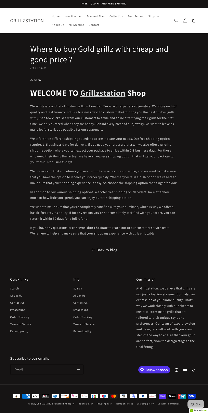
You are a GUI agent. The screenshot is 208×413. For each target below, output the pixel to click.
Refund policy (19, 331)
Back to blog (107, 249)
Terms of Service (20, 324)
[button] (153, 16)
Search (14, 288)
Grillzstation (103, 92)
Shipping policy (145, 403)
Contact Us (17, 302)
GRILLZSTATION (45, 403)
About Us (16, 295)
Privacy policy (104, 403)
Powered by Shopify (64, 403)
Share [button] (38, 80)
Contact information (169, 403)
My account (17, 310)
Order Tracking (19, 317)
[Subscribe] (78, 369)
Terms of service (124, 403)
